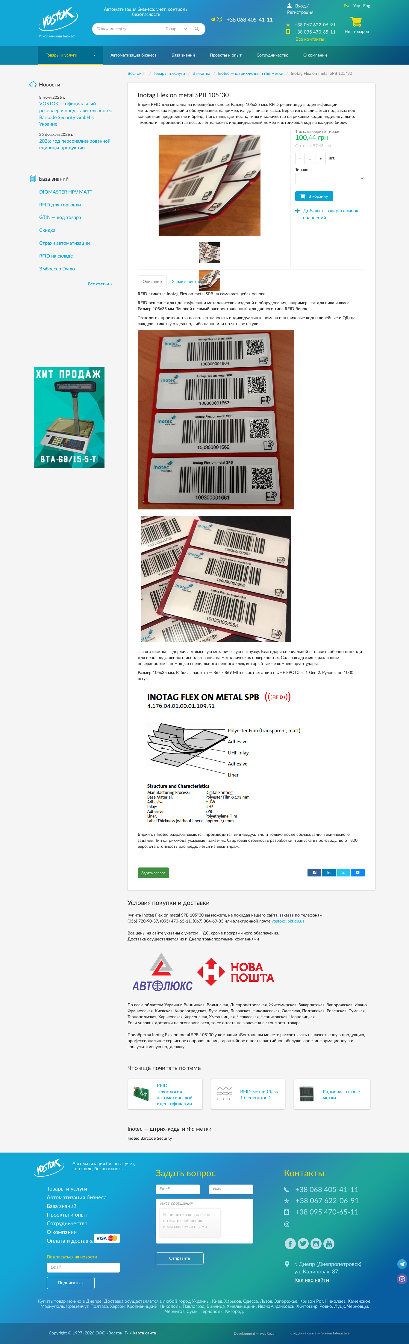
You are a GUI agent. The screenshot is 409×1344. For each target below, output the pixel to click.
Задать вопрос (153, 873)
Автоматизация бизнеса (133, 55)
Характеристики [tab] (187, 282)
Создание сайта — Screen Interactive (319, 1333)
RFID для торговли (60, 205)
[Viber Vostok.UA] (402, 1278)
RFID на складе (56, 256)
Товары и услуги (61, 55)
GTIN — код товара (60, 217)
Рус (347, 6)
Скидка (47, 230)
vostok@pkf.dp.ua (288, 921)
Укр (356, 6)
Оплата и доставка (70, 1240)
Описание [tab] (152, 282)
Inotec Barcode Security (150, 1138)
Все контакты (310, 39)
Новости (49, 85)
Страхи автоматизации (64, 243)
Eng (366, 6)
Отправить (179, 1258)
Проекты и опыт (226, 55)
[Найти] (196, 29)
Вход (300, 6)
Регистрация (300, 12)
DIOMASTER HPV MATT (65, 192)
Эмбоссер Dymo (57, 269)
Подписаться (71, 1283)
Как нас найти (311, 1280)
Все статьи (98, 284)
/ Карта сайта (142, 1333)
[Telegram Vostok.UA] (402, 1263)
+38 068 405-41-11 (327, 1190)
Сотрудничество (272, 55)
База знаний (183, 55)
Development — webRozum (256, 1333)
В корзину (318, 196)
